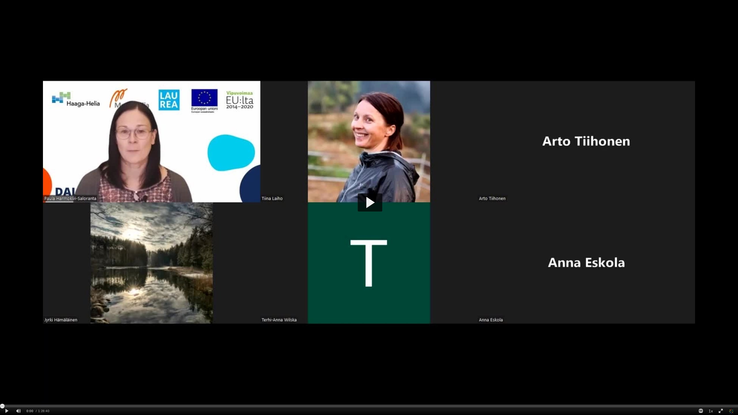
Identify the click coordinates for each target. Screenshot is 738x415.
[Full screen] (721, 411)
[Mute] (18, 411)
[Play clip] (7, 411)
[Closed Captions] (701, 411)
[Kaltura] (732, 411)
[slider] (369, 406)
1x (711, 411)
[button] (370, 202)
